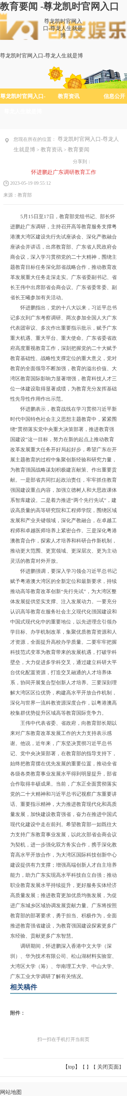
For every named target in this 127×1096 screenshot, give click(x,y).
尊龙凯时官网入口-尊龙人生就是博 (63, 28)
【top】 (71, 1067)
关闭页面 (108, 1067)
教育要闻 (78, 149)
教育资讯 (69, 96)
